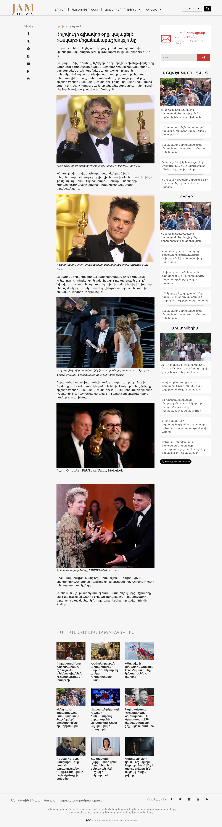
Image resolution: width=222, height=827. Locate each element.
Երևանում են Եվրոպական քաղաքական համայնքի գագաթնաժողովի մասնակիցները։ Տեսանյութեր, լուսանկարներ (184, 447)
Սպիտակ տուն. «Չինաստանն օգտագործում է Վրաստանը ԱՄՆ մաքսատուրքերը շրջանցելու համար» (139, 718)
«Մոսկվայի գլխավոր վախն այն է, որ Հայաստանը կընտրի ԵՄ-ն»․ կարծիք (139, 670)
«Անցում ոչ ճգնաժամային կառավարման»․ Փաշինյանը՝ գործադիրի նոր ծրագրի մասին (68, 718)
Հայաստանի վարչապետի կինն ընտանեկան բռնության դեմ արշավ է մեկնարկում (104, 767)
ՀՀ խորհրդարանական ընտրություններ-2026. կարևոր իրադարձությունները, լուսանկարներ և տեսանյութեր (182, 405)
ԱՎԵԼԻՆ (152, 9)
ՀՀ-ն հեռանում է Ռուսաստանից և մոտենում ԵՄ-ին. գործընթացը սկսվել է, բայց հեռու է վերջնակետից (185, 368)
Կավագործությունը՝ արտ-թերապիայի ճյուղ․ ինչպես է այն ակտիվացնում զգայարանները (182, 386)
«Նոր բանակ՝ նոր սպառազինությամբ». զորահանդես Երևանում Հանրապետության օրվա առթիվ (185, 426)
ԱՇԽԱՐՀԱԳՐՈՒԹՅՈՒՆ (121, 9)
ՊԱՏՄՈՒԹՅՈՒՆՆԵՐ (85, 9)
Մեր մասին (20, 800)
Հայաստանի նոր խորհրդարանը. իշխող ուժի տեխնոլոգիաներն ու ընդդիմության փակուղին (69, 672)
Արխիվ (62, 26)
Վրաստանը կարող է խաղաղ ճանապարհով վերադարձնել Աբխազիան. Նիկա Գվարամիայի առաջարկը (105, 719)
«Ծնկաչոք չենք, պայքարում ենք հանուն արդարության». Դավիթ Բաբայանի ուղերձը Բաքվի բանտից (69, 768)
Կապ (36, 800)
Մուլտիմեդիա (185, 328)
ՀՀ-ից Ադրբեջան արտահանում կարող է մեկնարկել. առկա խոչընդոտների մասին (105, 672)
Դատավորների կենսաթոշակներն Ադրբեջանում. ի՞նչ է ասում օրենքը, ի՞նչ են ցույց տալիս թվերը (139, 767)
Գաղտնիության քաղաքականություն (73, 800)
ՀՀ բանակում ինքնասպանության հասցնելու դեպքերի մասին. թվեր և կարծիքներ (184, 131)
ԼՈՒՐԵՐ (60, 9)
